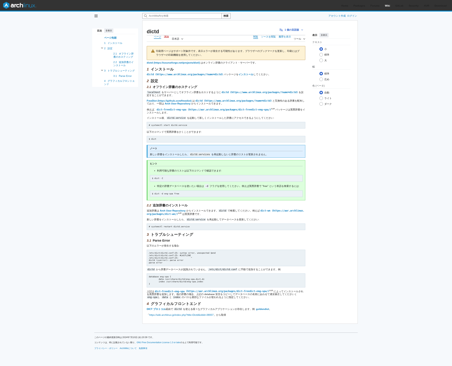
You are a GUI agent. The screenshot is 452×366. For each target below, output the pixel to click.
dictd (150, 62)
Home (344, 5)
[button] (96, 16)
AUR (426, 5)
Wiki (387, 5)
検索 (226, 15)
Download (441, 5)
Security (414, 5)
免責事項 (143, 348)
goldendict (262, 309)
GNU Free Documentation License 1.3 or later (158, 342)
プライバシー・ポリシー (106, 348)
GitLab (399, 5)
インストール (246, 74)
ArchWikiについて (128, 348)
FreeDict (152, 100)
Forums (375, 5)
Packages (359, 5)
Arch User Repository (178, 103)
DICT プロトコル (156, 309)
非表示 (109, 30)
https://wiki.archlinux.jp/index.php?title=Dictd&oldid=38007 (181, 314)
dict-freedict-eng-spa (171, 109)
